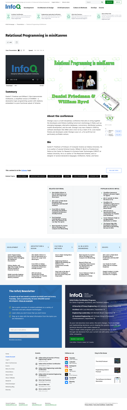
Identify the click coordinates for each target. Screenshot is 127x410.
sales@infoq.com (23, 404)
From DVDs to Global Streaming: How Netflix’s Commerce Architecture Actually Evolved (59, 211)
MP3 (16, 85)
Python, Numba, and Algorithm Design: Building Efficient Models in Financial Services (16, 268)
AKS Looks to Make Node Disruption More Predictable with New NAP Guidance (60, 203)
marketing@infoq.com (50, 404)
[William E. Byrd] (106, 131)
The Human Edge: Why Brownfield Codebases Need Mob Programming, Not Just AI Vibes (111, 226)
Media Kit (8, 380)
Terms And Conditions (99, 404)
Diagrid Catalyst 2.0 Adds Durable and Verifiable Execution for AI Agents (110, 273)
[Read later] (16, 42)
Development (29, 8)
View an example (26, 301)
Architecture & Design (45, 8)
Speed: (31, 50)
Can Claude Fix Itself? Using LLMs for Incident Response (110, 265)
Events (101, 8)
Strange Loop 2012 (54, 176)
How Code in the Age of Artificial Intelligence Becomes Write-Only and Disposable (62, 274)
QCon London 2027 (44, 389)
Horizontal (21, 50)
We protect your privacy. (15, 339)
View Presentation (11, 50)
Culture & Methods (80, 8)
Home (7, 353)
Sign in (118, 2)
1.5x (41, 50)
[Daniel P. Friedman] (106, 134)
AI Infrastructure (63, 8)
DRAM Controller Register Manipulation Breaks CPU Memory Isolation (16, 276)
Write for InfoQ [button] (65, 2)
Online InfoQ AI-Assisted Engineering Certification (50, 374)
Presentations (20, 24)
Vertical (18, 50)
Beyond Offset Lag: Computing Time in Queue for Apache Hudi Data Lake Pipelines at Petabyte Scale (87, 265)
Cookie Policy (109, 404)
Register (109, 2)
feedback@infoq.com (11, 404)
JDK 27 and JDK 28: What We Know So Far (110, 199)
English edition (55, 2)
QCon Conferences (11, 363)
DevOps (94, 8)
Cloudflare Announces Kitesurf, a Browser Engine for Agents (111, 194)
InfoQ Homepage (10, 24)
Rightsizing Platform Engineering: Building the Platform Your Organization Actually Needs (62, 264)
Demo (104, 176)
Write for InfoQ (10, 369)
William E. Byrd (111, 131)
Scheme (24, 170)
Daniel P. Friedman (111, 135)
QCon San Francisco (45, 380)
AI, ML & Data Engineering (83, 247)
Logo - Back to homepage (13, 6)
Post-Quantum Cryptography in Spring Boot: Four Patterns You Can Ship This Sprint (59, 220)
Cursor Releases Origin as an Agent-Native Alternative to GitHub (111, 219)
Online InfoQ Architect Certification (49, 364)
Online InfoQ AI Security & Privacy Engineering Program (49, 358)
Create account (10, 356)
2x (43, 50)
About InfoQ (9, 375)
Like (10, 42)
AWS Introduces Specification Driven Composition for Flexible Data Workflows (111, 213)
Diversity (8, 389)
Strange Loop (94, 176)
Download (9, 85)
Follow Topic (113, 170)
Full (24, 50)
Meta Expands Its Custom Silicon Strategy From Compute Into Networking (60, 227)
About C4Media (10, 378)
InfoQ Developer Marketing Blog (10, 385)
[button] (24, 336)
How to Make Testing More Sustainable (63, 255)
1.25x (37, 50)
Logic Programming (80, 176)
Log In (7, 360)
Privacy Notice (89, 404)
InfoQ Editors (9, 372)
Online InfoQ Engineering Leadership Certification (50, 369)
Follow (118, 131)
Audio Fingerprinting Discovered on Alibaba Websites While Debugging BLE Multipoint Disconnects (16, 258)
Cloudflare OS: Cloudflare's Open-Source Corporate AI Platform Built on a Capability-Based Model (111, 205)
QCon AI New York (44, 384)
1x (35, 50)
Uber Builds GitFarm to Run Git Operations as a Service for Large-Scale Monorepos (59, 195)
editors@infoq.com (37, 404)
